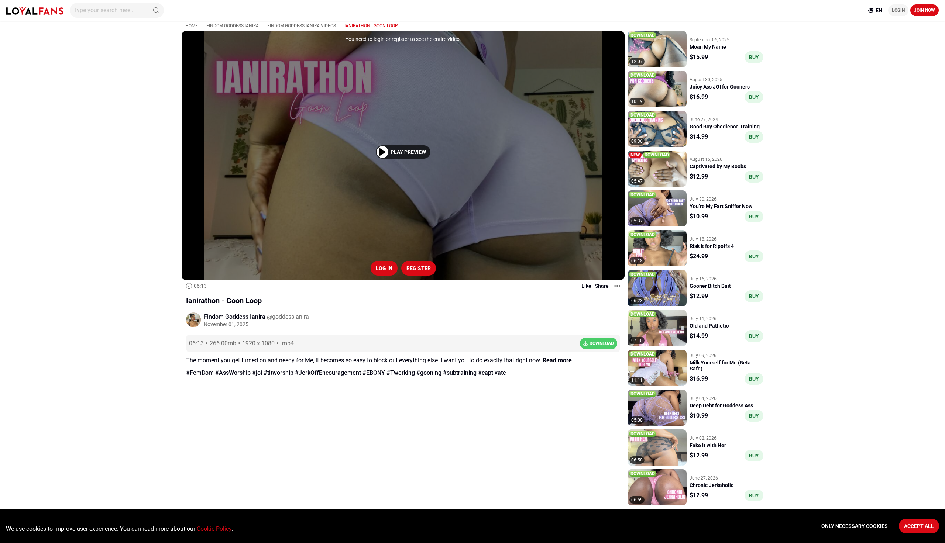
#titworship (278, 372)
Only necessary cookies (854, 526)
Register (418, 268)
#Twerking (400, 372)
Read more (557, 360)
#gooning (428, 372)
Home (191, 25)
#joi (257, 372)
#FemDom (200, 372)
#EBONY (373, 372)
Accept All (919, 526)
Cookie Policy (214, 528)
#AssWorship (233, 372)
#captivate (492, 372)
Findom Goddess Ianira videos (301, 25)
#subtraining (460, 372)
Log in (384, 268)
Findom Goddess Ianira (232, 25)
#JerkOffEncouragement (328, 372)
